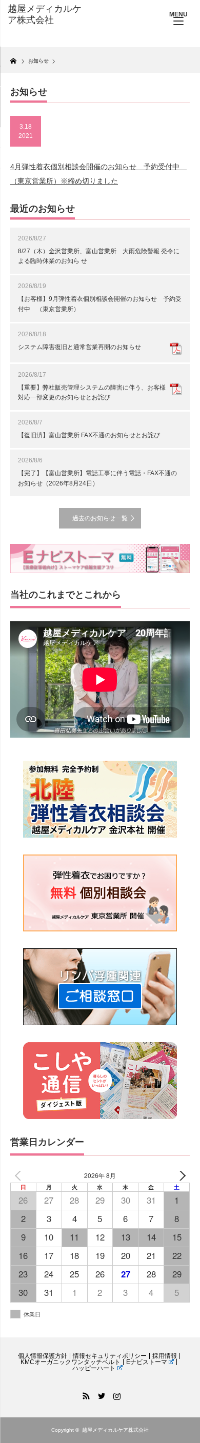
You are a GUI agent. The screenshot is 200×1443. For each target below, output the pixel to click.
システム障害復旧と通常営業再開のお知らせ (79, 347)
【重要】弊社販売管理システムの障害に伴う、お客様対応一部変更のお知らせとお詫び (92, 392)
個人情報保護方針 (42, 1356)
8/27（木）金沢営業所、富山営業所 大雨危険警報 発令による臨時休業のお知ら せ (98, 256)
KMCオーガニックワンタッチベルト (71, 1362)
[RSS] (84, 1394)
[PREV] (20, 1176)
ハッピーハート (93, 1368)
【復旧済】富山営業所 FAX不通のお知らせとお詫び (89, 435)
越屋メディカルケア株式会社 (115, 1430)
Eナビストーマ (146, 1362)
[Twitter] (100, 1394)
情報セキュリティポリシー (110, 1356)
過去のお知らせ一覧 (100, 518)
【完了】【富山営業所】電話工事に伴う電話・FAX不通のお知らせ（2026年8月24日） (97, 478)
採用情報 (164, 1356)
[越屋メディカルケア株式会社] (48, 15)
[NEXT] (180, 1176)
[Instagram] (115, 1394)
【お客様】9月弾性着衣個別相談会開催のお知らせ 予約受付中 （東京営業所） (100, 303)
